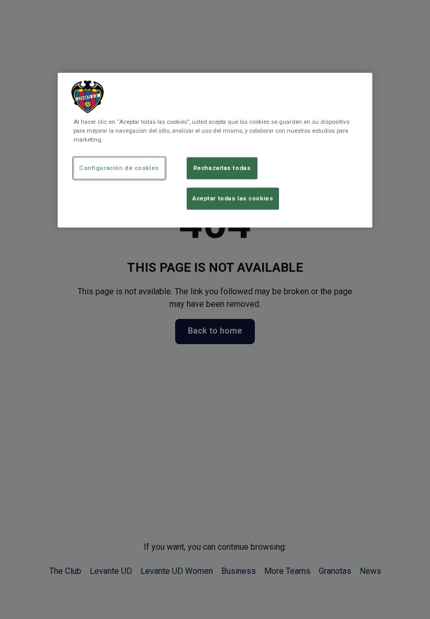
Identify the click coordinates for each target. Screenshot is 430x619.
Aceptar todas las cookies (232, 198)
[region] (215, 150)
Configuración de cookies (119, 168)
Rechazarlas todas (222, 168)
